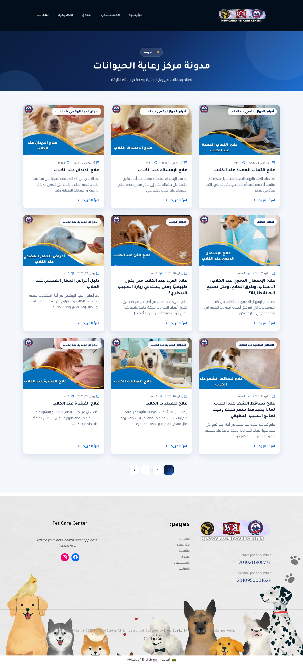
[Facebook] (151, 639)
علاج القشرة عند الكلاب (75, 404)
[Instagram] (145, 639)
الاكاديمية (183, 545)
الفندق (185, 557)
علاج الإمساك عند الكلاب (162, 170)
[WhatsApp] (157, 639)
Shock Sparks (173, 631)
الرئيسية (184, 551)
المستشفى (182, 563)
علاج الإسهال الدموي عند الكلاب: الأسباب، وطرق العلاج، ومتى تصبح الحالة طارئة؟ (241, 287)
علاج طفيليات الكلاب (166, 404)
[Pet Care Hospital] (242, 15)
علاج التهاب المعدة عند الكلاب (244, 170)
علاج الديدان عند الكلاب (76, 170)
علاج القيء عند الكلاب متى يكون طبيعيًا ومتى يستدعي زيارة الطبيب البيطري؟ (152, 287)
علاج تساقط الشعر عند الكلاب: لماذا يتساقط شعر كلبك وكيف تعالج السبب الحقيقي (243, 410)
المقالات (184, 569)
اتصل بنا (184, 539)
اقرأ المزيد (267, 200)
